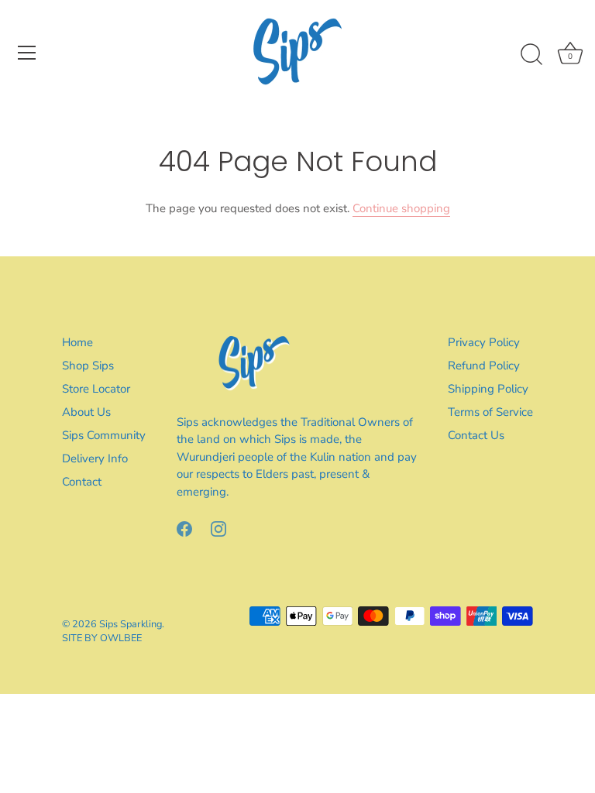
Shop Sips (88, 365)
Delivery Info (95, 458)
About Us (86, 412)
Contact (81, 481)
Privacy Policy (484, 342)
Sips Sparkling (130, 624)
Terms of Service (490, 412)
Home (77, 342)
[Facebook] (184, 527)
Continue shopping (401, 208)
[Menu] (27, 53)
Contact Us (476, 435)
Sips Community (104, 435)
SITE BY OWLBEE (102, 638)
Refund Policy (484, 365)
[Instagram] (218, 527)
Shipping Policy (488, 388)
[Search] (531, 55)
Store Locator (96, 388)
